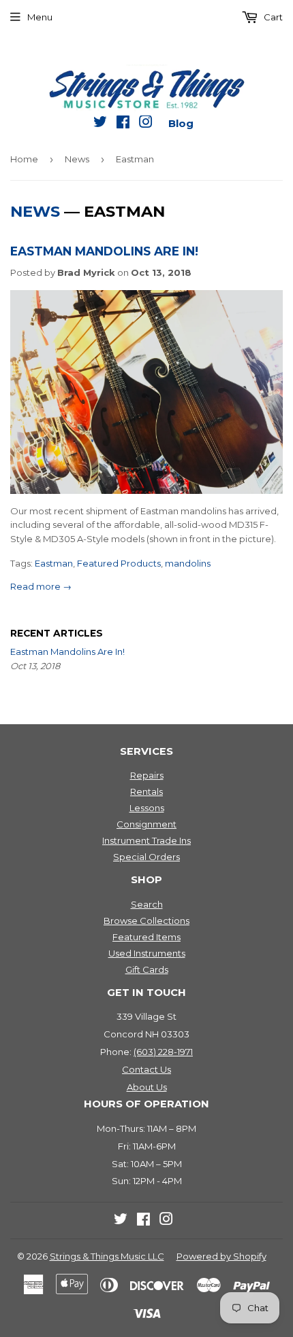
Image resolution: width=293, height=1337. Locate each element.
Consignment (146, 824)
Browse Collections (146, 920)
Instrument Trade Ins (146, 840)
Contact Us (146, 1069)
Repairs (147, 775)
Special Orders (146, 856)
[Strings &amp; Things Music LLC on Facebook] (123, 124)
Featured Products (119, 563)
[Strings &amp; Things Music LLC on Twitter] (100, 124)
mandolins (188, 563)
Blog (181, 123)
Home (24, 159)
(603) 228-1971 (163, 1051)
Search (147, 904)
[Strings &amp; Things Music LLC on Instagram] (146, 124)
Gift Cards (146, 969)
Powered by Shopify (221, 1256)
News (77, 159)
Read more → (41, 586)
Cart (272, 17)
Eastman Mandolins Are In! (104, 251)
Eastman (54, 563)
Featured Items (146, 936)
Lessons (146, 807)
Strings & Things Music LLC (107, 1256)
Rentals (146, 791)
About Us (147, 1087)
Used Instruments (146, 953)
